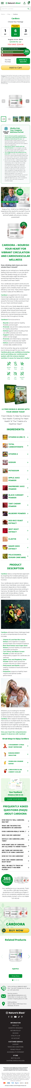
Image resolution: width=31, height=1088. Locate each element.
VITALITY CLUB (15, 1035)
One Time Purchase (8, 61)
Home (3, 14)
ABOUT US (15, 1025)
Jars (15, 31)
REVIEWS (15, 1033)
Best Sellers (15, 1058)
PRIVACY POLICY (15, 1049)
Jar (5, 31)
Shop (8, 14)
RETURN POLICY (15, 1030)
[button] (28, 8)
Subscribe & (23, 61)
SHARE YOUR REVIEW (15, 799)
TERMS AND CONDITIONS (15, 1047)
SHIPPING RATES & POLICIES (15, 1060)
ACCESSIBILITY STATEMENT (15, 1052)
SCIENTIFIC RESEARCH (16, 1028)
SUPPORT (15, 1044)
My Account (15, 1038)
